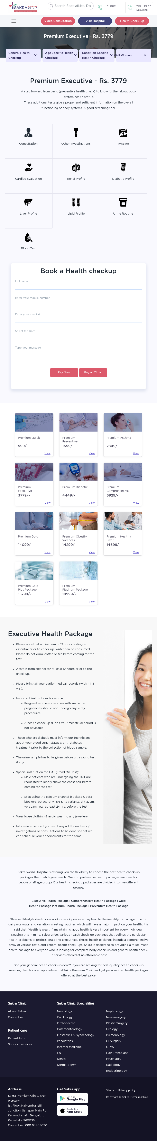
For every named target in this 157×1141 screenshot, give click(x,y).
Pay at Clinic (93, 372)
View (47, 453)
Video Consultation (58, 21)
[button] (23, 52)
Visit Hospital (95, 21)
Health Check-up (132, 21)
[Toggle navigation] (14, 21)
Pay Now (64, 372)
